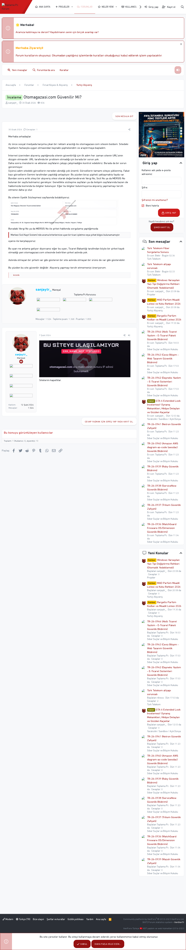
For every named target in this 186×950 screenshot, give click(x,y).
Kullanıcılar (132, 6)
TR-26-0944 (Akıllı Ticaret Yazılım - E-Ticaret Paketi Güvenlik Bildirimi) (162, 335)
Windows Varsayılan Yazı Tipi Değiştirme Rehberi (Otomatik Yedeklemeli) (163, 284)
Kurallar (64, 70)
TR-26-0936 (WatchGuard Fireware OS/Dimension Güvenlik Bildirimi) (161, 528)
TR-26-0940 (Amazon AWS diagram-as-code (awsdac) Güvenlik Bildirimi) (162, 447)
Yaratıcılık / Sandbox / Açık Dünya (164, 419)
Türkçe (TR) (24, 919)
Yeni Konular (158, 553)
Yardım (89, 919)
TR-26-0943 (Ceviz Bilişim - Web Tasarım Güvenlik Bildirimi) (163, 358)
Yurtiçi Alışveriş (155, 310)
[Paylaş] (129, 130)
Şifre (144, 187)
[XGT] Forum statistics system (163, 922)
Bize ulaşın (38, 919)
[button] (72, 7)
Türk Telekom (154, 258)
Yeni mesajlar (19, 70)
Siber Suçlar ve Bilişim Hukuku (162, 349)
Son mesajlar (159, 241)
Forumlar (86, 6)
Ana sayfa (44, 6)
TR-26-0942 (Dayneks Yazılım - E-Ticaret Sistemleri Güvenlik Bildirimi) (164, 381)
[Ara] (182, 7)
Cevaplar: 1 (32, 129)
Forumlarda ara (46, 70)
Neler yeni (108, 6)
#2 (129, 335)
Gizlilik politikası (76, 919)
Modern (9, 919)
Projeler (64, 6)
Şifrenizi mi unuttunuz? (155, 200)
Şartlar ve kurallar (56, 919)
